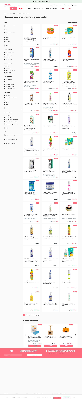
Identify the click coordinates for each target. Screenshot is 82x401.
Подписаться (35, 355)
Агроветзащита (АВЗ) (10, 32)
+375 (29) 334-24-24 (59, 4)
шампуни (8, 95)
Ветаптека (21, 8)
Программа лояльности (51, 8)
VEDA (7, 35)
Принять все (57, 397)
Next (76, 336)
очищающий (8, 117)
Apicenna (8, 39)
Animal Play (8, 41)
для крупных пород (10, 81)
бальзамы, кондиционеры (11, 97)
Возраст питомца (8, 49)
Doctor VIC (8, 37)
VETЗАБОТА (8, 72)
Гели (7, 104)
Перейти (47, 1)
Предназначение (8, 112)
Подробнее (74, 397)
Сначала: (69, 22)
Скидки (62, 8)
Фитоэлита (8, 68)
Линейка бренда (8, 63)
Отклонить (66, 397)
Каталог (13, 8)
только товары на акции (11, 143)
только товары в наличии (11, 139)
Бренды (28, 8)
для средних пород (10, 84)
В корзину (69, 68)
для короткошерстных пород (12, 124)
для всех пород (9, 79)
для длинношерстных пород (12, 119)
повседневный (9, 115)
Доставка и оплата (38, 8)
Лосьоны (8, 100)
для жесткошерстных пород (12, 121)
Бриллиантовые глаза (10, 70)
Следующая (37, 315)
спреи (7, 102)
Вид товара (7, 92)
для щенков (8, 57)
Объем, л (6, 131)
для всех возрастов (10, 52)
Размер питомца (8, 76)
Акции (69, 8)
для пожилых (9, 59)
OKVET (7, 66)
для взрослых (9, 54)
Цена (5, 22)
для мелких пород (10, 86)
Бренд (5, 29)
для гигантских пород (10, 88)
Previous (26, 337)
